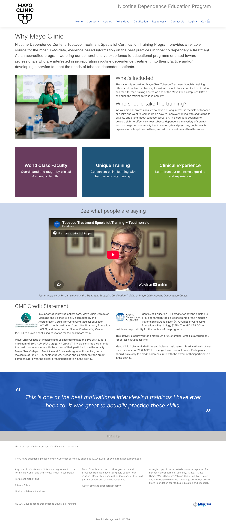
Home (79, 21)
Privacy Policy (22, 485)
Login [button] (191, 21)
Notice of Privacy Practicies (30, 491)
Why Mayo (123, 21)
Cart (205, 21)
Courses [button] (92, 21)
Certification (141, 21)
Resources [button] (158, 21)
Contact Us (177, 21)
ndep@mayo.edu (131, 458)
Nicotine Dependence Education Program (164, 6)
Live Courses (22, 446)
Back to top (113, 436)
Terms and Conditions (27, 478)
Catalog (107, 21)
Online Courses (39, 446)
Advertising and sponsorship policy (101, 485)
